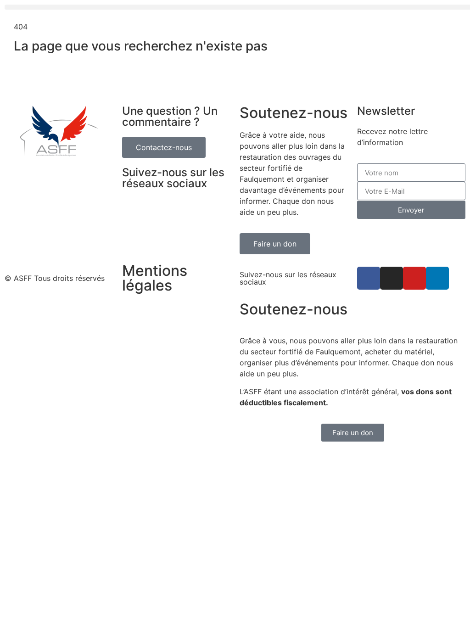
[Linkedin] (437, 278)
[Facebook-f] (368, 278)
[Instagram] (391, 278)
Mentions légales (154, 278)
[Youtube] (414, 278)
